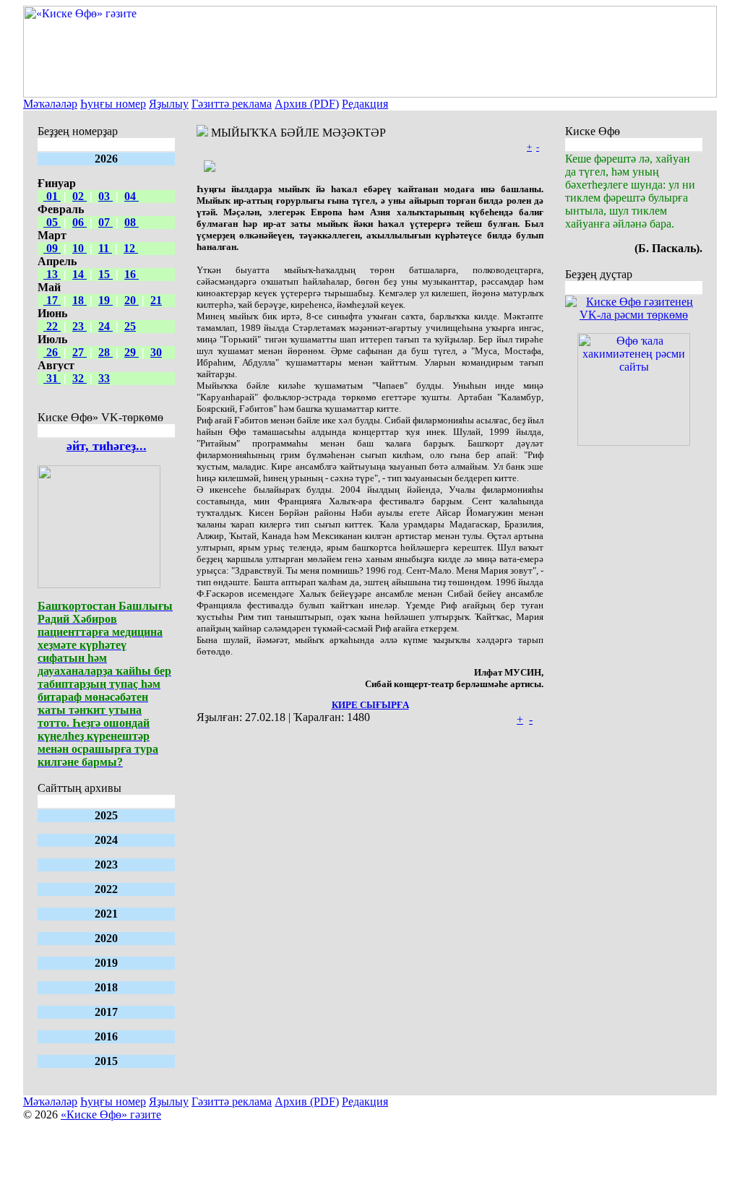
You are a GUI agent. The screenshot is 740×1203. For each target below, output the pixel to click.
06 (79, 222)
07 (105, 222)
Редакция (365, 104)
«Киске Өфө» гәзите (111, 1114)
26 (52, 352)
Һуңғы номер (113, 104)
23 (79, 326)
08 (131, 222)
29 (131, 352)
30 (156, 352)
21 (156, 300)
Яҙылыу (169, 104)
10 (79, 248)
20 (131, 300)
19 (105, 300)
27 (79, 352)
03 (105, 196)
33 (104, 378)
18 (79, 300)
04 (131, 196)
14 (79, 274)
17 (52, 300)
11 (105, 248)
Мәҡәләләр (50, 104)
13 (52, 274)
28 (105, 352)
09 (52, 248)
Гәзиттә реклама (232, 104)
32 (79, 378)
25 (130, 326)
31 (52, 378)
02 (79, 196)
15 (105, 274)
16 (131, 274)
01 (52, 196)
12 (131, 248)
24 (105, 326)
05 (52, 222)
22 (52, 326)
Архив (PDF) (307, 104)
